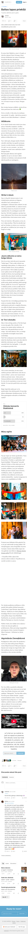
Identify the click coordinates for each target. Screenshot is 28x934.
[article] (14, 871)
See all (4, 897)
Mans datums (5, 868)
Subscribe (19, 2)
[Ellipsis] (26, 791)
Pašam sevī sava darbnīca (8, 889)
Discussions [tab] (13, 863)
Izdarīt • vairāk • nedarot (7, 879)
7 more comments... (6, 855)
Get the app (22, 927)
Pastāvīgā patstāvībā (8, 887)
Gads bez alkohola (7, 877)
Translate (5, 6)
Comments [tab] (5, 777)
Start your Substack (10, 927)
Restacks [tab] (11, 777)
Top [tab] (3, 863)
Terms (18, 921)
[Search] (25, 863)
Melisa (6, 801)
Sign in (24, 2)
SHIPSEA (7, 15)
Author (6, 793)
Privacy (13, 921)
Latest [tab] (7, 863)
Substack (6, 930)
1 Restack (19, 760)
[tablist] (8, 777)
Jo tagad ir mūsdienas (7, 870)
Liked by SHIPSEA (10, 803)
